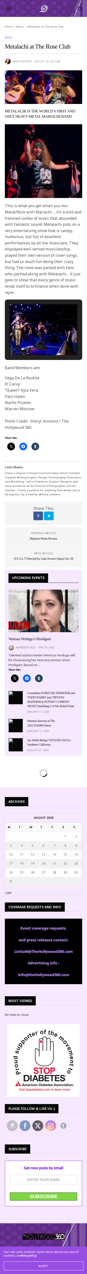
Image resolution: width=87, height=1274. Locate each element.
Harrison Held (26, 647)
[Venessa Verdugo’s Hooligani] (43, 611)
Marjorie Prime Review (43, 538)
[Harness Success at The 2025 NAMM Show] (15, 725)
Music (8, 37)
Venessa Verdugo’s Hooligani (29, 639)
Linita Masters (22, 61)
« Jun (8, 893)
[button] (32, 341)
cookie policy (26, 1255)
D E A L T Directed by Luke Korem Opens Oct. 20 (43, 558)
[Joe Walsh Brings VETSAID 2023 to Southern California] (15, 745)
